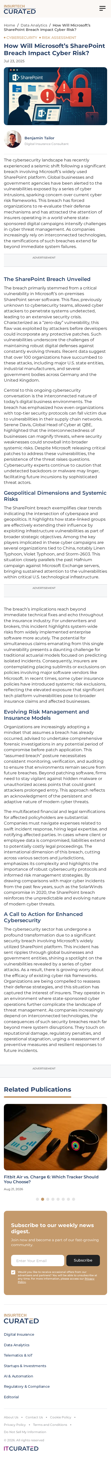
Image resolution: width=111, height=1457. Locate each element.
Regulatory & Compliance (27, 1386)
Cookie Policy (60, 1417)
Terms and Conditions (50, 1425)
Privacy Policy (15, 1425)
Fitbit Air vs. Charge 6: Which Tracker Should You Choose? (51, 1179)
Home (9, 25)
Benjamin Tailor (39, 138)
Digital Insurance (19, 1334)
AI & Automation (18, 1376)
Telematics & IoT (18, 1355)
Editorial (11, 1397)
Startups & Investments (25, 1366)
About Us (11, 1417)
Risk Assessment (59, 37)
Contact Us (34, 1417)
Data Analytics (34, 25)
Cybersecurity (21, 37)
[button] (37, 1199)
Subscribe (83, 1260)
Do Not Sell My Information (25, 1432)
